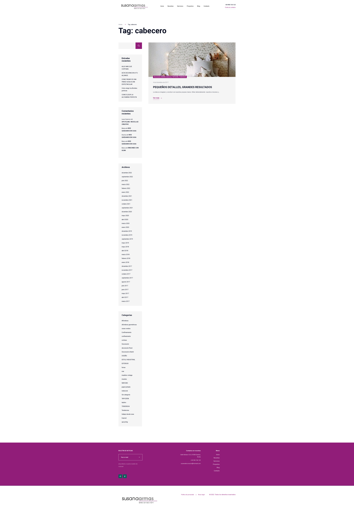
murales (124, 379)
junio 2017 (125, 289)
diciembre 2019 (127, 231)
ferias (123, 367)
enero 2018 (125, 262)
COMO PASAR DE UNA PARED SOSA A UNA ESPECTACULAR (129, 81)
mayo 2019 (125, 243)
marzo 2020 (125, 223)
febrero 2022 (126, 188)
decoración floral (127, 348)
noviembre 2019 (127, 235)
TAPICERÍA (125, 398)
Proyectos (190, 6)
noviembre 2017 (127, 270)
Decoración (125, 344)
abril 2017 (125, 297)
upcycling (125, 422)
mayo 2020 (125, 215)
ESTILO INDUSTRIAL (128, 360)
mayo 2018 (125, 247)
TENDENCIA (126, 406)
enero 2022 (125, 192)
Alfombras (125, 321)
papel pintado (126, 387)
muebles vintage (127, 375)
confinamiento (126, 336)
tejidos (124, 402)
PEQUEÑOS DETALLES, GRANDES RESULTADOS (182, 87)
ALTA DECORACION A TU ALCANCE (130, 74)
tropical (124, 418)
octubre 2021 (126, 204)
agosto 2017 (126, 282)
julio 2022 (125, 180)
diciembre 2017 (127, 266)
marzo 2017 (125, 301)
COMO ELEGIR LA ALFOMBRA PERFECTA (129, 96)
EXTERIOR (125, 363)
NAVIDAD (125, 383)
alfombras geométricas (129, 325)
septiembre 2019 (127, 239)
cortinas (124, 340)
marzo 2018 (125, 254)
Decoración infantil (128, 352)
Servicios (180, 6)
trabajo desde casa (128, 414)
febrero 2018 (126, 258)
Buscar (139, 45)
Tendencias (125, 410)
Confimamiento (126, 332)
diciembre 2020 (127, 212)
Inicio (162, 6)
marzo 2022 (125, 184)
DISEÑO (124, 356)
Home (120, 24)
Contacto (206, 6)
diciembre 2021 (127, 196)
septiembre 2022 (127, 177)
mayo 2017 (125, 293)
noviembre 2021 (127, 200)
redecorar (125, 391)
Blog (198, 6)
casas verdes (126, 328)
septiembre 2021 (127, 208)
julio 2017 (125, 286)
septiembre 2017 (127, 278)
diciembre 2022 (127, 173)
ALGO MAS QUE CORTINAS (127, 68)
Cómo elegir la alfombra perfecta (129, 89)
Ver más (156, 98)
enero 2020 (125, 227)
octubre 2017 (126, 274)
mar (123, 371)
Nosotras (170, 6)
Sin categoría (126, 395)
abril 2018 (125, 251)
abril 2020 (125, 219)
